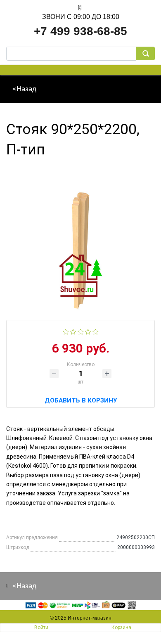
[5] (95, 331)
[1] (66, 331)
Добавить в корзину (81, 399)
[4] (88, 331)
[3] (81, 331)
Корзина (121, 627)
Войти (41, 627)
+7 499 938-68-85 (80, 31)
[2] (73, 331)
